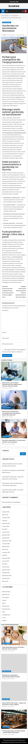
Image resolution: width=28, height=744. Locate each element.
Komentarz (5, 310)
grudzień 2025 (6, 535)
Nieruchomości (6, 609)
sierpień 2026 (5, 511)
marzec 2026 (5, 526)
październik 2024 (6, 575)
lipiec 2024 (5, 581)
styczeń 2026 (5, 532)
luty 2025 (4, 564)
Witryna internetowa (7, 344)
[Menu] (6, 11)
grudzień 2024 (6, 569)
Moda (3, 603)
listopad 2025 (5, 538)
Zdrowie (4, 620)
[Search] (23, 11)
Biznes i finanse (6, 591)
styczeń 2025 (5, 567)
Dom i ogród (5, 597)
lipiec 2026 (5, 514)
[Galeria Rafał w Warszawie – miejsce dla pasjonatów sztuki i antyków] (14, 691)
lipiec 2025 (5, 549)
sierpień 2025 (5, 546)
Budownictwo (6, 594)
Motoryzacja (5, 606)
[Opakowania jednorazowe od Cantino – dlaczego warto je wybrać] (14, 635)
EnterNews (12, 742)
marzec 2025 (5, 561)
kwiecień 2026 (6, 523)
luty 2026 (4, 529)
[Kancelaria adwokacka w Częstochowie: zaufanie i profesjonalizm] (14, 428)
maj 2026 (4, 520)
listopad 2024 (5, 572)
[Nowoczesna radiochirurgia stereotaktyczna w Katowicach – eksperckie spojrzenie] (14, 399)
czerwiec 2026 (6, 517)
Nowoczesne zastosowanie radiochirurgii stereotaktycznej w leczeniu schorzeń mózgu (12, 384)
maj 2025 (4, 555)
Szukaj (6, 450)
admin (4, 34)
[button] (6, 11)
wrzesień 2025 (6, 543)
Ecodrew (14, 6)
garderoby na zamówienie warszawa (16, 132)
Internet (4, 600)
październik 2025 (6, 540)
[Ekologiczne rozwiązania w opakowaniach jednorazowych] (14, 663)
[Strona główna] (3, 11)
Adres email (5, 338)
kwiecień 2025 (6, 558)
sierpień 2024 (5, 578)
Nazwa (4, 332)
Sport (3, 612)
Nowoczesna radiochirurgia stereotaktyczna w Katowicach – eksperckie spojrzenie (11, 413)
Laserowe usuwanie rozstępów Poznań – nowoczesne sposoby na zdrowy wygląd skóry (8, 292)
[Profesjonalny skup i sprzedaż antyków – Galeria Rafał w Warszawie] (14, 719)
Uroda (4, 617)
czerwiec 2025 (6, 552)
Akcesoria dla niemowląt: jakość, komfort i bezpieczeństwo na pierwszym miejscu (21, 292)
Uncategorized (6, 22)
